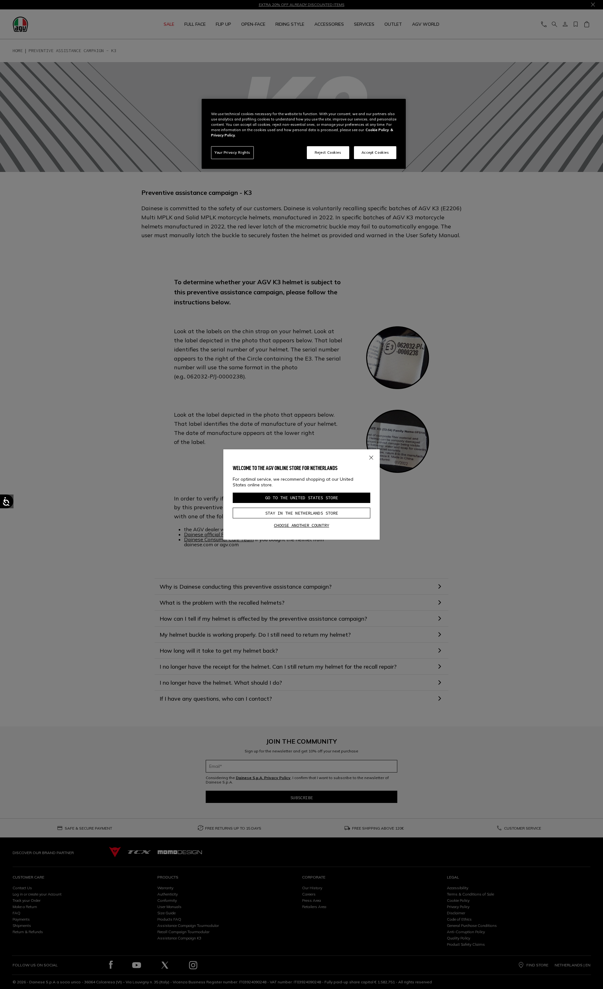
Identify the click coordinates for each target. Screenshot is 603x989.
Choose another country (301, 525)
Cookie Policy (377, 130)
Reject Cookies (328, 152)
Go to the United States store (301, 497)
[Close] (371, 456)
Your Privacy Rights (232, 152)
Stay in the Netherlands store (301, 513)
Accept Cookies (375, 152)
